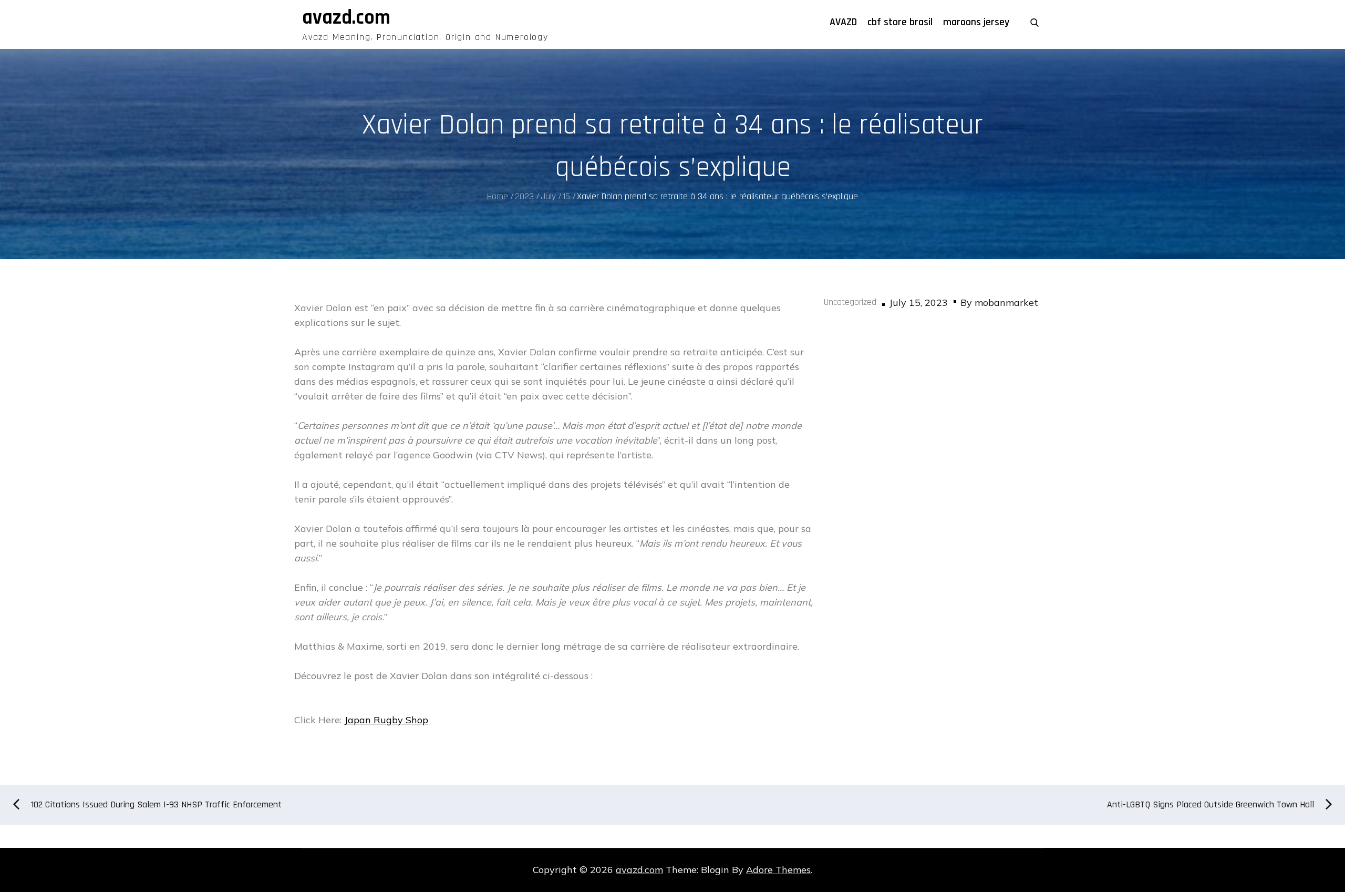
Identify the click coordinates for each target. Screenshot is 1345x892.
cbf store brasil (900, 22)
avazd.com (346, 17)
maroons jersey (976, 22)
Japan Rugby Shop (386, 720)
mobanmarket (1006, 302)
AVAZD (843, 22)
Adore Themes (778, 870)
